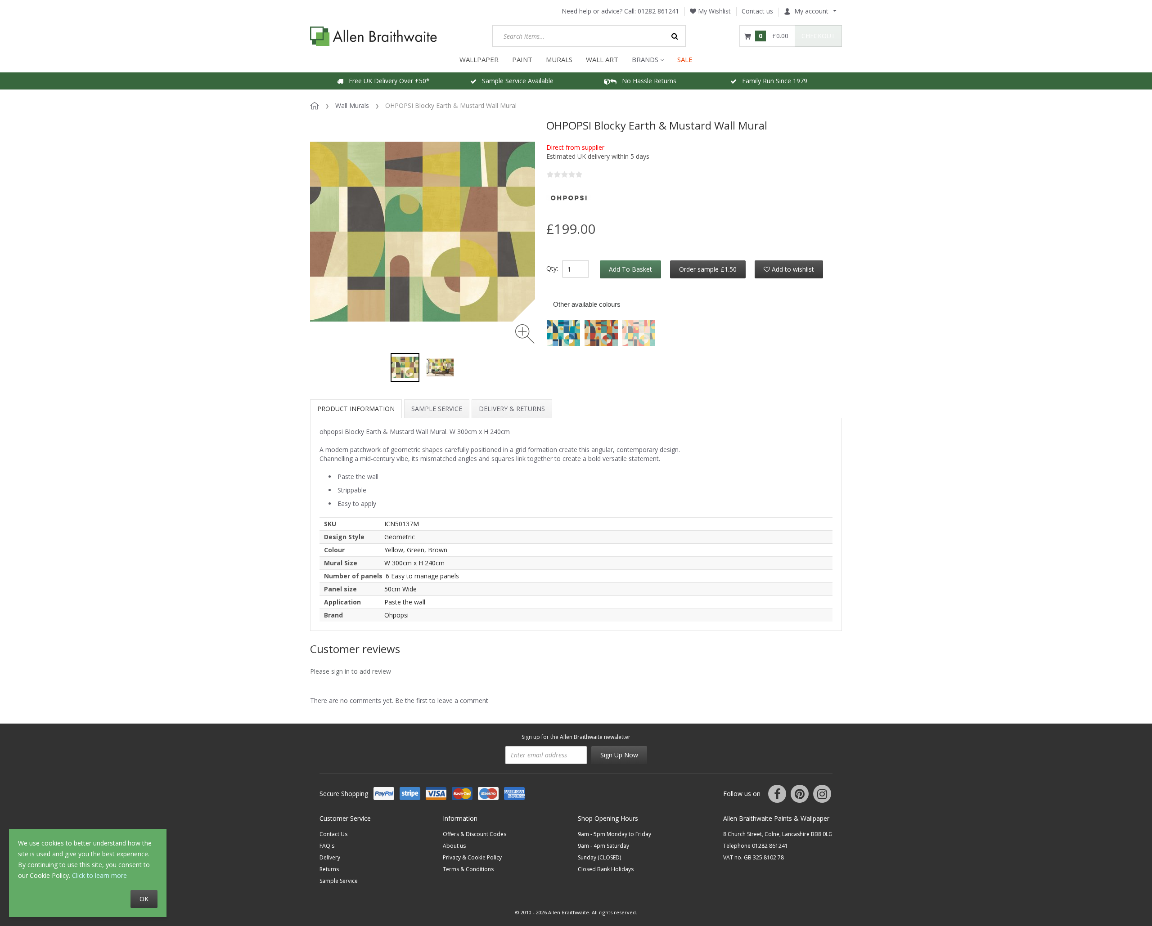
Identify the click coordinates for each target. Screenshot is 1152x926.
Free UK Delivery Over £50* (386, 80)
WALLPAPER (479, 59)
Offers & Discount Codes (474, 834)
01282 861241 (658, 11)
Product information (356, 408)
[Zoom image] (525, 334)
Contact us (757, 11)
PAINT (522, 59)
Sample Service (436, 408)
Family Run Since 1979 (772, 80)
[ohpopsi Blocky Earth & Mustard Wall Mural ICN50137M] (405, 367)
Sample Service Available (515, 80)
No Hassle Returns (646, 80)
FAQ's (327, 846)
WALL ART (602, 59)
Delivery (330, 857)
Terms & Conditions (468, 869)
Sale (685, 59)
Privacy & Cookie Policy (472, 857)
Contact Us (333, 834)
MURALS (559, 59)
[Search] (675, 36)
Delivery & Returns (512, 408)
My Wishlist (713, 11)
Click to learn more (99, 875)
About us (454, 846)
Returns (329, 869)
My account (811, 11)
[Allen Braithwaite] (373, 36)
